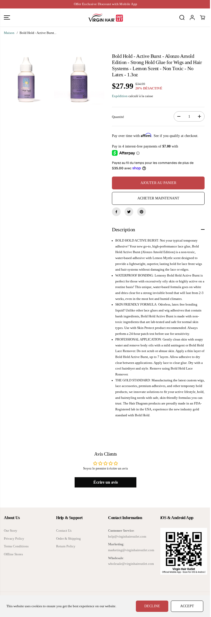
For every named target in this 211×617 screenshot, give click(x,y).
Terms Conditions (16, 546)
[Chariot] (202, 17)
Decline (152, 606)
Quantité (118, 117)
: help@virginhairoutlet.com (127, 533)
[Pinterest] (141, 211)
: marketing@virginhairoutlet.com (131, 547)
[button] (7, 17)
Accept (187, 606)
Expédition (120, 96)
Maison (9, 33)
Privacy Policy (14, 538)
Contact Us (64, 530)
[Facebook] (116, 211)
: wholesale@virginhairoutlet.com (131, 561)
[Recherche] (182, 17)
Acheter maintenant (158, 198)
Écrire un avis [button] (105, 482)
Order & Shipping (68, 538)
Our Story (10, 530)
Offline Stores (13, 554)
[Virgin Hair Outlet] (105, 17)
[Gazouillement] (129, 211)
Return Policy (65, 546)
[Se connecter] (192, 17)
